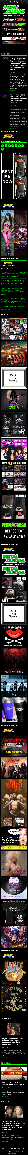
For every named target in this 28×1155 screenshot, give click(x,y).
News (7, 1148)
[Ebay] (22, 145)
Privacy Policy (16, 1153)
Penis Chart (13, 1148)
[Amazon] (2, 149)
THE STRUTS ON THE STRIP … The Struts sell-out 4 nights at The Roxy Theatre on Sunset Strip (18, 98)
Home (3, 1148)
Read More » (13, 90)
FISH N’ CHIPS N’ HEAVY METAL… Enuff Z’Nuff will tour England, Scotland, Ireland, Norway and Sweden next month (13, 308)
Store (19, 1148)
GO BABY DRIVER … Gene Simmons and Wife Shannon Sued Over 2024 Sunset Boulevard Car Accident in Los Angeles (13, 1125)
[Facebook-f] (2, 145)
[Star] (19, 145)
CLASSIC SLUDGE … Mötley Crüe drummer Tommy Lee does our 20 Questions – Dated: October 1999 (12, 1041)
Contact (24, 1148)
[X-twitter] (6, 145)
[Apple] (16, 145)
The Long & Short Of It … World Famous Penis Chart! (13, 1083)
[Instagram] (12, 145)
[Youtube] (9, 145)
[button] (2, 1)
